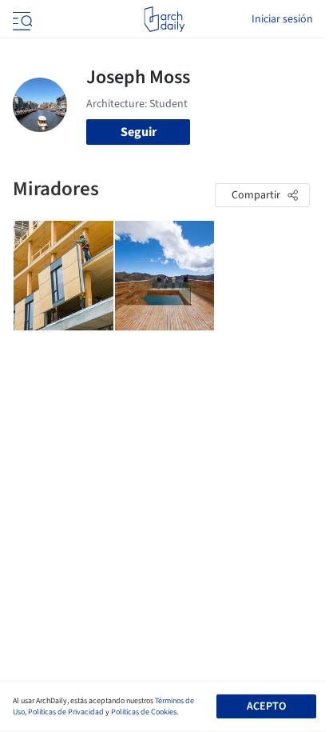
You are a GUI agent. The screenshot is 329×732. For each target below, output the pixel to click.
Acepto (266, 706)
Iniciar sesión (282, 19)
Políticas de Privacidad (66, 712)
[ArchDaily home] (164, 19)
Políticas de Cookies (143, 712)
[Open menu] (21, 19)
